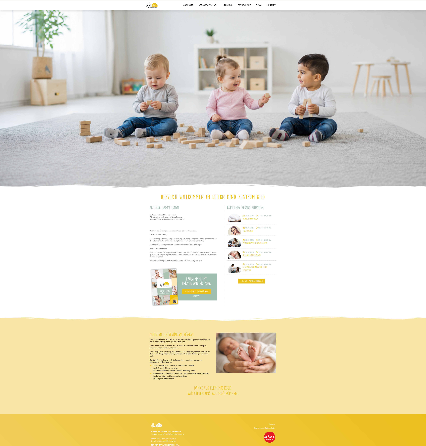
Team (258, 5)
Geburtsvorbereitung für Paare (255, 267)
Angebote (188, 5)
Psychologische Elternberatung (255, 243)
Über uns (227, 5)
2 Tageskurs (247, 270)
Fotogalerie (244, 5)
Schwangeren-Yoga (250, 219)
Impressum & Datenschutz (264, 428)
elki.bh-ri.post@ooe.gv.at (166, 441)
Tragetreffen (248, 231)
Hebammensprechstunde (252, 255)
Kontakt (271, 5)
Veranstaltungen (208, 5)
